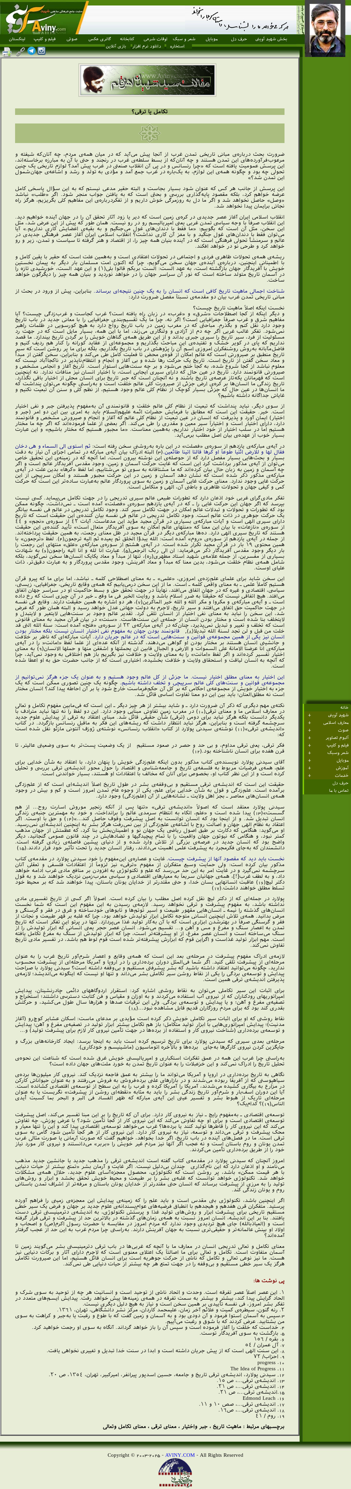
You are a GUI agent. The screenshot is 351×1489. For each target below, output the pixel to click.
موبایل (212, 39)
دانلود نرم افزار (146, 46)
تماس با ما (339, 790)
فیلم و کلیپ (45, 39)
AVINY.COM (180, 1455)
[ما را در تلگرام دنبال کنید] (31, 53)
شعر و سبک (184, 39)
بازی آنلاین (116, 46)
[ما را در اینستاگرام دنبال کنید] (41, 53)
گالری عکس (99, 39)
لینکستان (17, 39)
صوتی (71, 39)
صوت (343, 730)
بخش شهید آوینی (271, 39)
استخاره (177, 46)
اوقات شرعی (156, 39)
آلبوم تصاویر (337, 737)
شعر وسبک (338, 753)
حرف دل (239, 39)
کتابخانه (127, 39)
